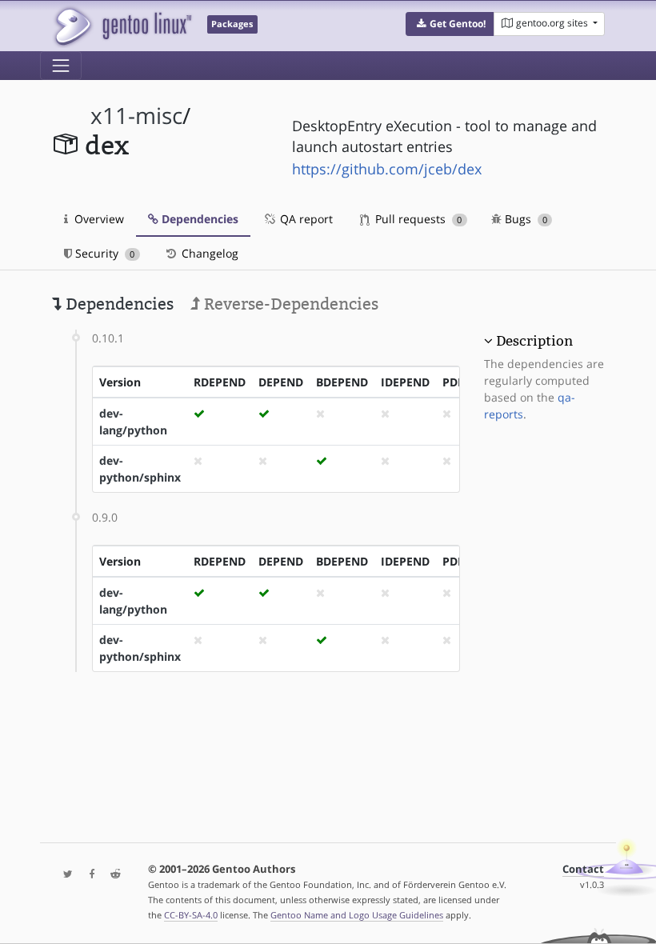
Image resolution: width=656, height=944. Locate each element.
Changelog (208, 253)
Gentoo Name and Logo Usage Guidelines (356, 915)
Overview (97, 218)
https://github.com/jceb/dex (387, 168)
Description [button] (534, 341)
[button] (450, 24)
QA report (305, 218)
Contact (583, 869)
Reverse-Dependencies (289, 304)
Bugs (524, 218)
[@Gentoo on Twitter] (64, 874)
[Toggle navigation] (61, 65)
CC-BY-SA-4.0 (191, 915)
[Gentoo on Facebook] (88, 874)
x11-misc (136, 115)
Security (103, 253)
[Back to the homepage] (122, 26)
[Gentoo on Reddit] (111, 874)
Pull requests (417, 218)
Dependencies (198, 218)
